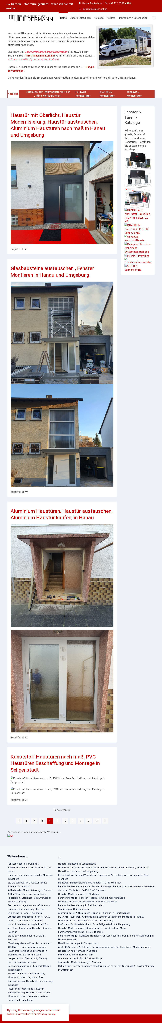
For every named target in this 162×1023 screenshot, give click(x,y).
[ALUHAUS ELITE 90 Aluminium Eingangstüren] (138, 198)
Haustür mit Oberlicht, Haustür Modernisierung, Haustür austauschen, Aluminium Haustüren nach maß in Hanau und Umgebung (58, 125)
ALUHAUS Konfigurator (107, 94)
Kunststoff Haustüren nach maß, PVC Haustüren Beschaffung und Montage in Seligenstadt (55, 763)
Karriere (111, 18)
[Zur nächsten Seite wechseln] (105, 821)
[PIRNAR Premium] (137, 255)
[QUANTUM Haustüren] (138, 229)
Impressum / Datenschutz (132, 18)
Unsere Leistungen (80, 18)
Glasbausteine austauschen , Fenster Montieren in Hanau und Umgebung (52, 272)
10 (97, 821)
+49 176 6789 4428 (120, 3)
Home (63, 18)
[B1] (10, 836)
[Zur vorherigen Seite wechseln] (19, 821)
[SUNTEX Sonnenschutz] (138, 267)
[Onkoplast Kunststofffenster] (138, 238)
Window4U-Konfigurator (134, 94)
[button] (30, 18)
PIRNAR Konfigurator (83, 94)
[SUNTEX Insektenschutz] (138, 261)
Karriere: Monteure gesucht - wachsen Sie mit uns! (39, 6)
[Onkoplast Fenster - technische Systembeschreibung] (138, 248)
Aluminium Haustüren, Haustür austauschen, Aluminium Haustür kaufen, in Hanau (61, 514)
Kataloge (99, 18)
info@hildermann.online (95, 9)
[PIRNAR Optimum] (138, 160)
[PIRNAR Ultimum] (138, 179)
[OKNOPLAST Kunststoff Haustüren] (138, 215)
